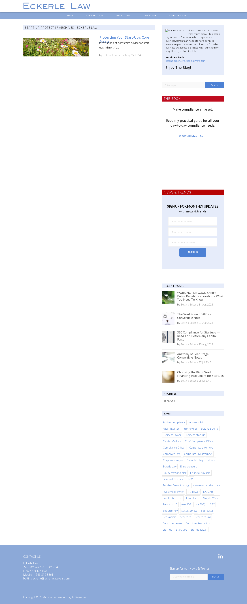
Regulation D (170, 504)
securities (185, 517)
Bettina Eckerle (112, 55)
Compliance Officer (174, 447)
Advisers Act (196, 422)
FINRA (190, 479)
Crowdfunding (195, 460)
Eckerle (211, 460)
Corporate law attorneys (198, 454)
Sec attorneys (189, 510)
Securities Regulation (198, 523)
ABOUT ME (123, 15)
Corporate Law (171, 454)
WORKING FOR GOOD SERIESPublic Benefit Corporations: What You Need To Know (200, 296)
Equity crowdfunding (174, 473)
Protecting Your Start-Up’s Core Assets (124, 39)
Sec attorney (170, 510)
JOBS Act (208, 491)
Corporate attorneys (201, 447)
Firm (70, 15)
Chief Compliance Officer (199, 441)
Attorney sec (190, 428)
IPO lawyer (193, 491)
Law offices (192, 498)
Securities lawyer (172, 523)
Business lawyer (172, 435)
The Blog (149, 15)
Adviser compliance (174, 422)
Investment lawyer (173, 491)
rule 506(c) (200, 504)
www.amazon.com (192, 135)
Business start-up (195, 435)
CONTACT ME (177, 15)
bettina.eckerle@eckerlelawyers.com (185, 60)
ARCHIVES (169, 401)
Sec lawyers (169, 517)
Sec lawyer (207, 510)
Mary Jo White (211, 498)
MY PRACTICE (94, 15)
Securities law (203, 517)
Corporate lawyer (173, 460)
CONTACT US (32, 557)
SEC (212, 504)
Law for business (172, 498)
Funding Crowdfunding (176, 485)
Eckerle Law (169, 466)
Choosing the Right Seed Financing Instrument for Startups (200, 374)
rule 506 (186, 504)
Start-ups (181, 529)
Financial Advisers (200, 473)
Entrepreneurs (188, 466)
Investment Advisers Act (206, 485)
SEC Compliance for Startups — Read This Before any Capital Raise (198, 335)
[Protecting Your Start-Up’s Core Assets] (56, 47)
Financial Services (173, 479)
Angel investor (171, 428)
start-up (167, 529)
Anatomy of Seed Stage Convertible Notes (193, 355)
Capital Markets (172, 441)
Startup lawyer (199, 529)
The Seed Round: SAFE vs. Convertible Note (194, 316)
